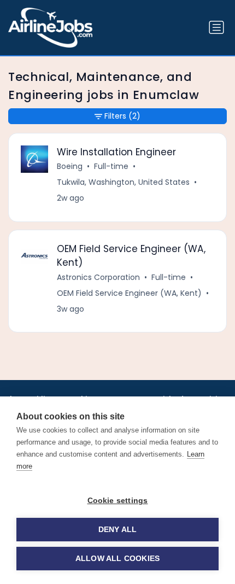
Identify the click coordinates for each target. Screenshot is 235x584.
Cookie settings (117, 501)
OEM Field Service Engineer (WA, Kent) (129, 293)
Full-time (111, 166)
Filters (122, 115)
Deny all (117, 529)
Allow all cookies (117, 558)
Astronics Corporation (98, 277)
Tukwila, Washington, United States (123, 182)
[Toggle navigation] (216, 27)
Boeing (70, 166)
